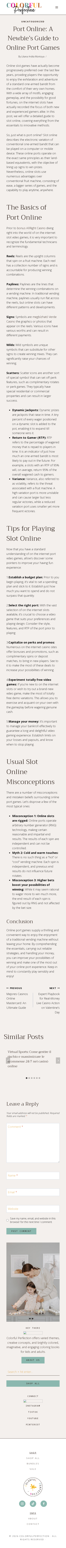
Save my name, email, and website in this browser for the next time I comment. (33, 1220)
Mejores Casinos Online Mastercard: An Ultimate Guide (17, 998)
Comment (15, 1127)
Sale (33, 1469)
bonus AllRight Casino (31, 228)
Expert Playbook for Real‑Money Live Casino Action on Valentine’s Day (48, 1000)
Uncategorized (33, 21)
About (33, 1518)
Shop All (33, 1458)
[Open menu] (57, 7)
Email (12, 1192)
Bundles (33, 1463)
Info (33, 1513)
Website (13, 1209)
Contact (33, 1524)
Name (13, 1175)
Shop (33, 1452)
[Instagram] (22, 1504)
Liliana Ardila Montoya (32, 56)
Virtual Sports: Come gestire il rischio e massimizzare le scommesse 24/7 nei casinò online (29, 1059)
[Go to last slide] (8, 1060)
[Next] (58, 1060)
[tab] (26, 1078)
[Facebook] (44, 1504)
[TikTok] (33, 1504)
